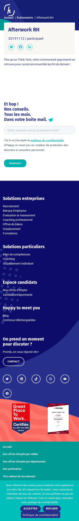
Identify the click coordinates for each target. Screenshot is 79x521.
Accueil (7, 446)
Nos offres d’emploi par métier (20, 454)
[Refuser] (76, 483)
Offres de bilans (12, 224)
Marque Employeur (15, 210)
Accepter (30, 508)
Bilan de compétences (16, 254)
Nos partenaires (12, 468)
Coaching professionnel (17, 219)
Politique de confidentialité (40, 515)
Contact (13, 361)
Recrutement (11, 206)
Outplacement (12, 229)
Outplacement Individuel (18, 263)
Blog (6, 315)
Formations (10, 233)
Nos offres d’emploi (15, 290)
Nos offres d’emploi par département (24, 461)
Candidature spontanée (17, 294)
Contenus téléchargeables (19, 320)
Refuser (52, 508)
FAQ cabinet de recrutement (19, 476)
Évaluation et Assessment (19, 215)
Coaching (9, 258)
